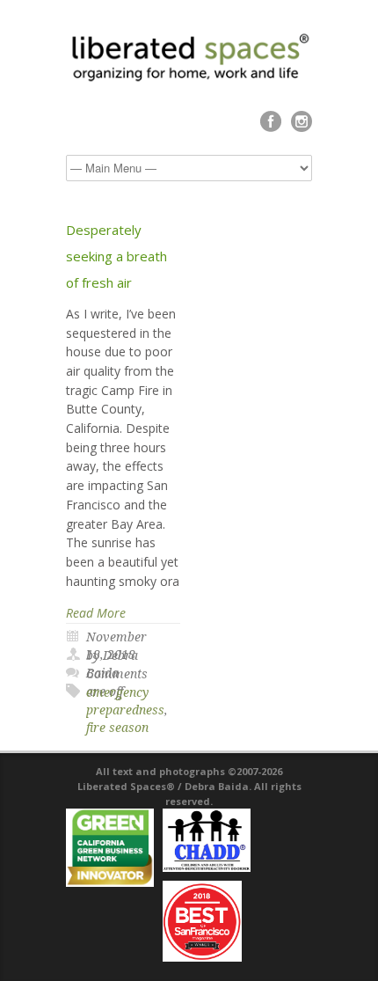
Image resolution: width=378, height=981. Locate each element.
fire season (117, 728)
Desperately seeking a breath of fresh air (116, 256)
